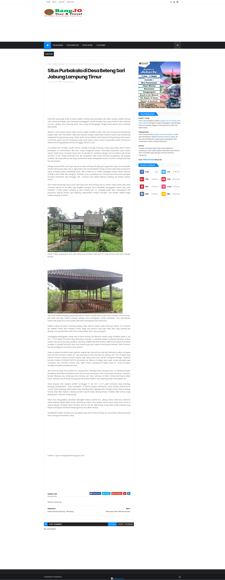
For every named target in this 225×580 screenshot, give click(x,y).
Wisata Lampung (58, 64)
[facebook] (171, 2)
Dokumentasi (73, 45)
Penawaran (58, 45)
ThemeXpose (57, 577)
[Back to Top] (179, 577)
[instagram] (177, 2)
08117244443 (148, 159)
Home (48, 2)
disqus (120, 524)
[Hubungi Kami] (117, 579)
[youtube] (174, 2)
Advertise (70, 2)
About (54, 2)
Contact (61, 2)
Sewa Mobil (87, 45)
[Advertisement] (138, 23)
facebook (129, 524)
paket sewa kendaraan (164, 134)
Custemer (100, 45)
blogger (112, 524)
